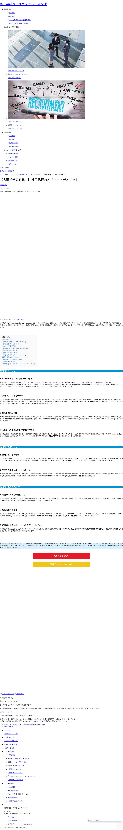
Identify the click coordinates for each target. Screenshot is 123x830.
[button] (61, 317)
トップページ (4, 174)
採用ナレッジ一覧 (18, 174)
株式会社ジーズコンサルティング (23, 4)
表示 (7, 337)
